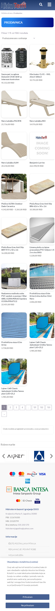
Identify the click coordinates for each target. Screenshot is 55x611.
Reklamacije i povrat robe (22, 549)
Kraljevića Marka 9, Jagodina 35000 (21, 513)
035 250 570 (23, 525)
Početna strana (6, 13)
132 (41, 407)
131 (35, 407)
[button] (3, 456)
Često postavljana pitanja (22, 543)
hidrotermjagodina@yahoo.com (19, 528)
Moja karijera (15, 555)
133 (48, 407)
